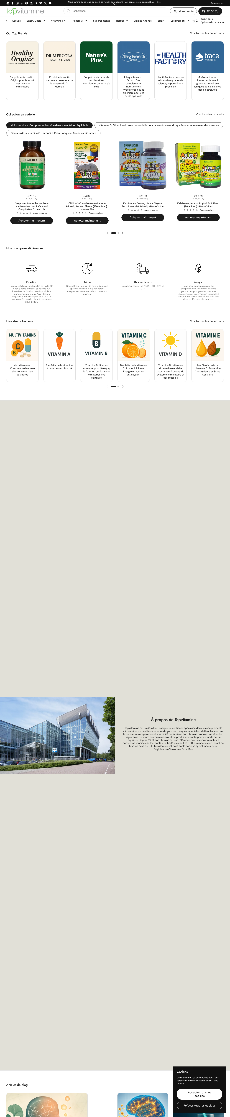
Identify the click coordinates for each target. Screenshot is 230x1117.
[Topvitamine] (25, 11)
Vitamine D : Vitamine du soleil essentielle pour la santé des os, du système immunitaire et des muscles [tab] (159, 125)
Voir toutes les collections (207, 33)
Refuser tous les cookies (199, 1105)
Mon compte (186, 11)
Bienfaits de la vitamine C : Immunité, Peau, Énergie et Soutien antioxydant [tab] (53, 133)
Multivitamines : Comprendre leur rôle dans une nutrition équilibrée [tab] (49, 125)
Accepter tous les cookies (199, 1094)
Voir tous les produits (210, 114)
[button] (210, 11)
